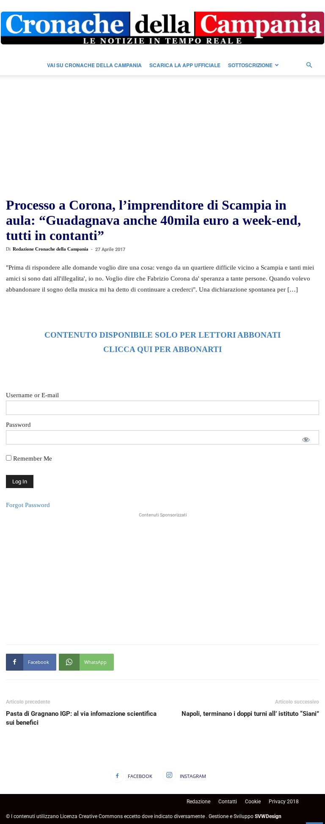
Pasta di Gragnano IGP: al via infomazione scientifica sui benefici (81, 718)
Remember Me (31, 458)
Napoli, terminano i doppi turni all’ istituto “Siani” (250, 714)
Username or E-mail (32, 395)
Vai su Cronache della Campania (94, 65)
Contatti (227, 802)
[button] (309, 65)
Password (18, 424)
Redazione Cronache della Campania (50, 248)
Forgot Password (28, 505)
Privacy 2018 (284, 802)
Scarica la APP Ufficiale (184, 65)
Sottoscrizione (250, 65)
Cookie (253, 802)
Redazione (198, 802)
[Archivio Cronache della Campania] (162, 28)
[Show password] (306, 439)
